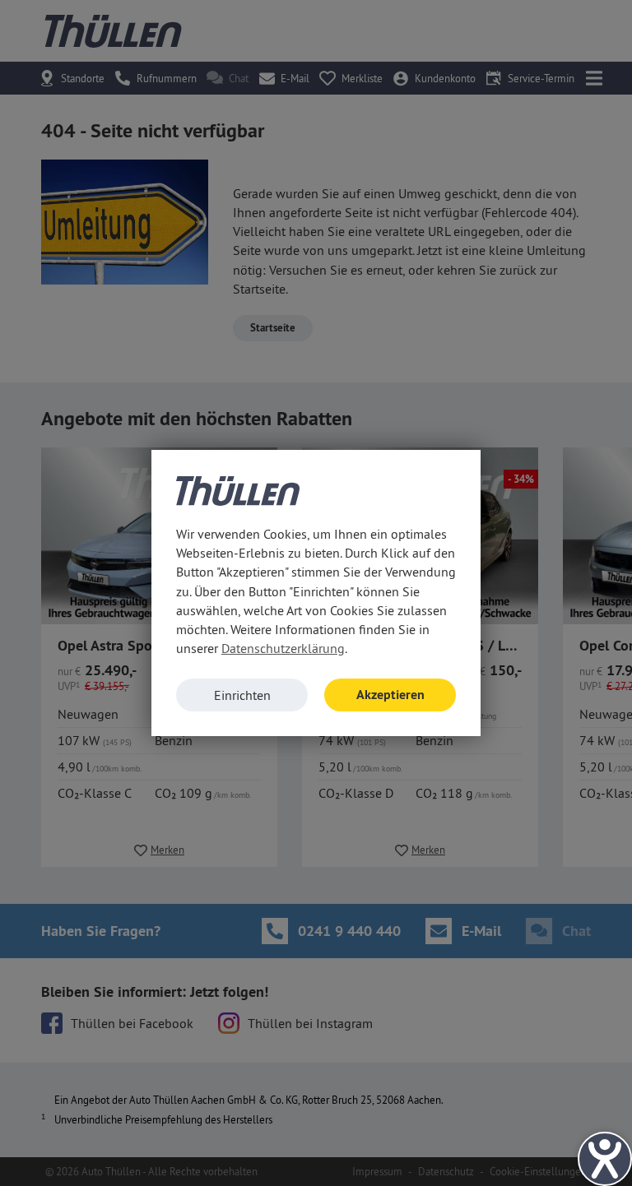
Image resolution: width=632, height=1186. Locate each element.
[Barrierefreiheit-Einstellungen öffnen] (605, 1159)
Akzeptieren (390, 694)
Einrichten (242, 695)
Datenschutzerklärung (283, 648)
